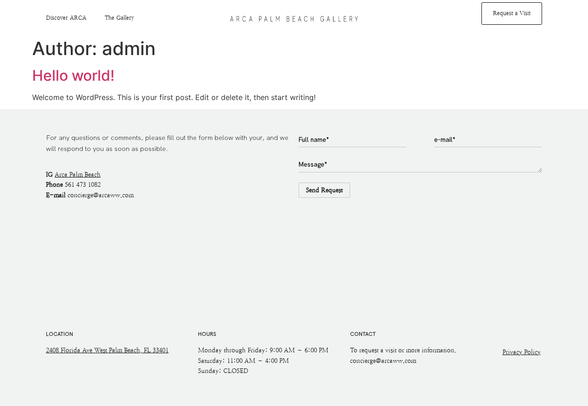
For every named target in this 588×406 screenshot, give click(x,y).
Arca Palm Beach (78, 174)
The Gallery (119, 18)
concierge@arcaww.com (101, 195)
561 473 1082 (83, 184)
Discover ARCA (66, 18)
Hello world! (73, 75)
